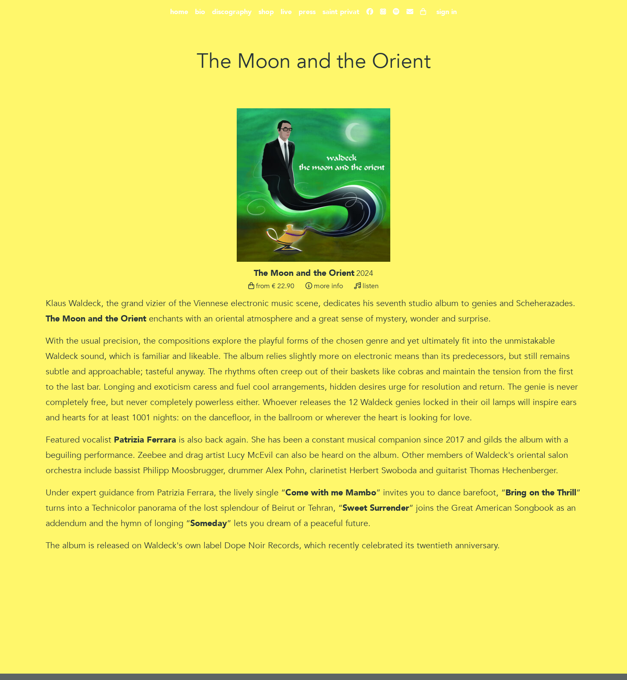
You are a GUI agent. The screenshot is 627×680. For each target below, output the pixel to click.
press (307, 12)
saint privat (341, 12)
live (286, 12)
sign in (446, 12)
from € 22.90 (274, 286)
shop (266, 12)
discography (232, 12)
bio (200, 12)
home (179, 12)
